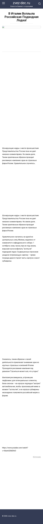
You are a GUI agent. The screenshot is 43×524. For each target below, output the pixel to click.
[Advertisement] (21, 77)
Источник (37, 457)
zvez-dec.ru (21, 3)
